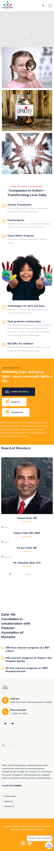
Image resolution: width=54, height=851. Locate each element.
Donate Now (10, 796)
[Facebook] (5, 723)
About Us (8, 801)
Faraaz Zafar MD (27, 548)
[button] (49, 845)
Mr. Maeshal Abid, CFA (27, 562)
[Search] (43, 5)
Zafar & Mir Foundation (30, 826)
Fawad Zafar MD (27, 518)
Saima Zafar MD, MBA (27, 533)
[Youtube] (12, 723)
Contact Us (9, 806)
